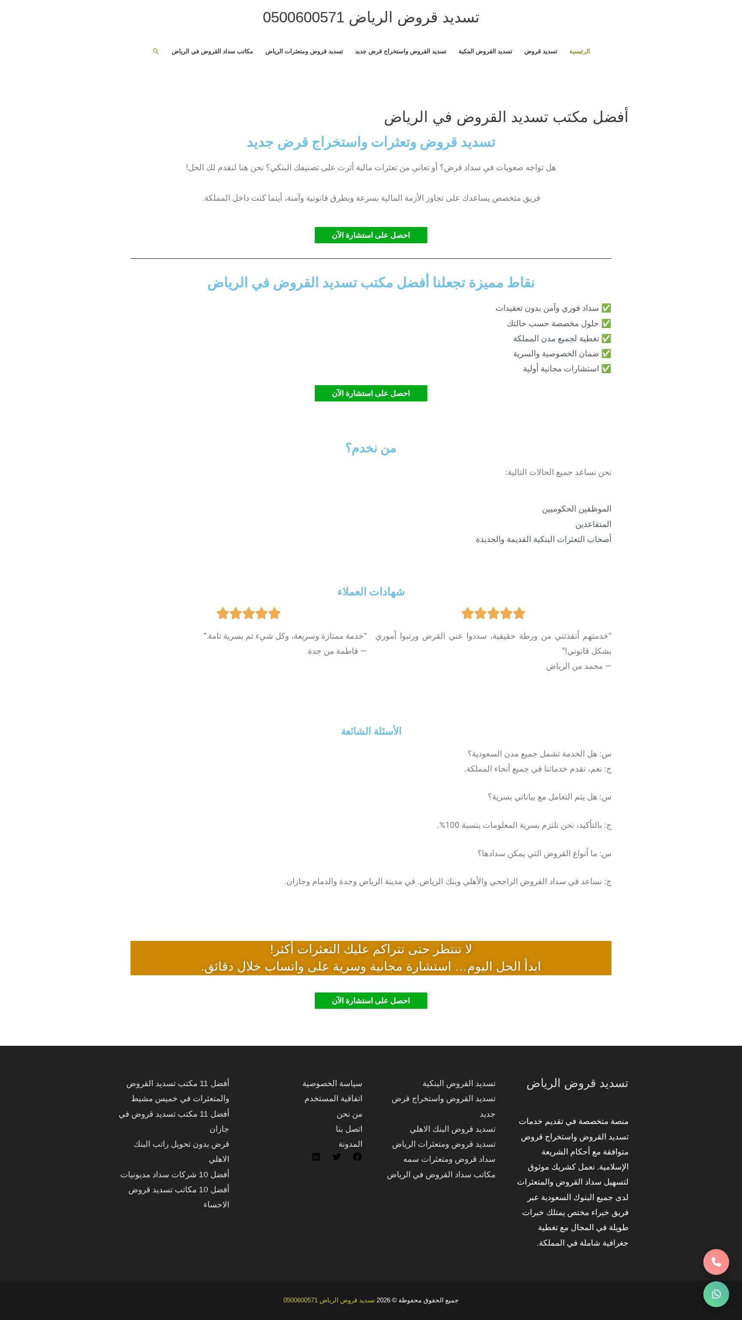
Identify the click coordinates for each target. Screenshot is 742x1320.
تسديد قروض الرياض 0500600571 (371, 17)
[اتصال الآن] (716, 1262)
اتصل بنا (349, 1128)
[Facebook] (357, 1159)
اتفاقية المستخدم (333, 1098)
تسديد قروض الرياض (577, 1083)
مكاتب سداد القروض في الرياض (212, 51)
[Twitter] (336, 1159)
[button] (156, 51)
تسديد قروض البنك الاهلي (453, 1128)
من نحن (349, 1113)
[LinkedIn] (316, 1159)
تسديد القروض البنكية (485, 51)
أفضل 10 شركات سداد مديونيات (174, 1174)
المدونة (350, 1143)
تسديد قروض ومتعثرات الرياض (304, 51)
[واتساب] (716, 1294)
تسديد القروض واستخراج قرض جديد (401, 51)
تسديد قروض (540, 51)
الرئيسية (579, 51)
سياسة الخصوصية (332, 1083)
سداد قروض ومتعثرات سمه (449, 1159)
